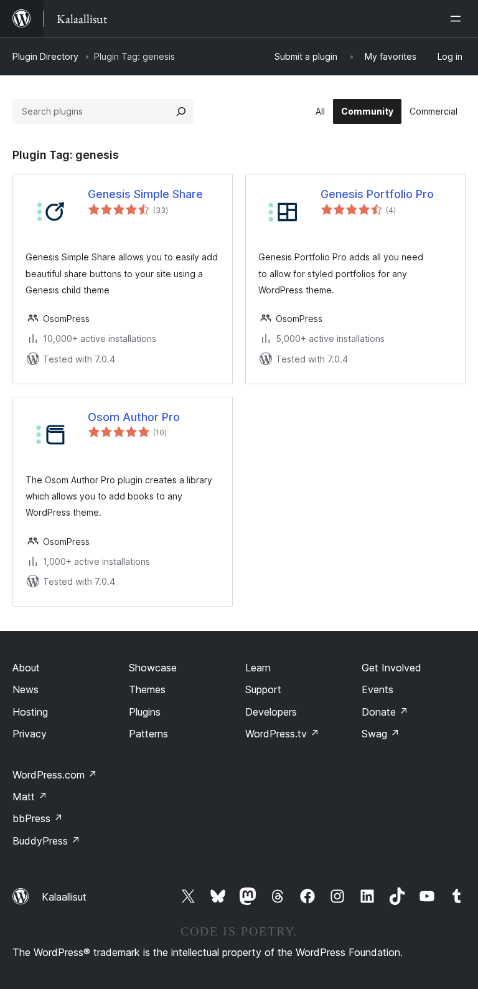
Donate (385, 712)
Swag (381, 733)
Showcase (153, 667)
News (25, 689)
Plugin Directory (45, 56)
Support (263, 689)
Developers (271, 712)
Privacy (29, 733)
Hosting (30, 712)
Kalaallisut (64, 897)
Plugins (145, 712)
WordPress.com (54, 775)
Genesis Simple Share (145, 194)
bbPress (37, 818)
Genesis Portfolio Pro (377, 194)
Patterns (148, 733)
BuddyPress (46, 841)
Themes (147, 689)
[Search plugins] (181, 111)
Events (377, 689)
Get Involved (391, 667)
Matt (29, 796)
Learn (258, 667)
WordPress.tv (282, 733)
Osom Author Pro (134, 417)
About (26, 667)
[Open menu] (458, 18)
